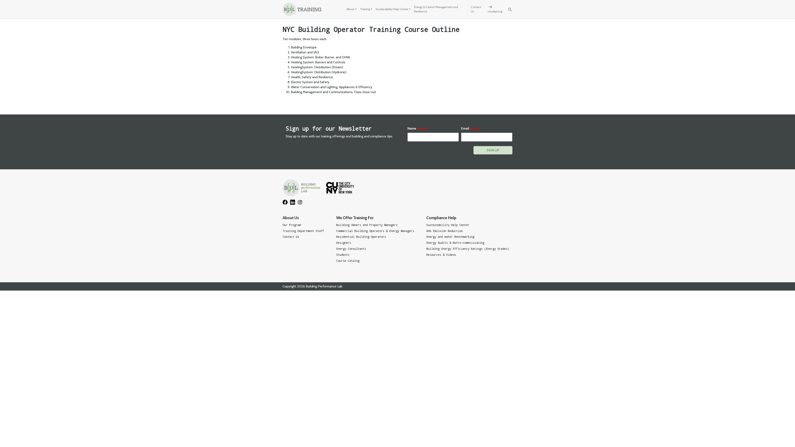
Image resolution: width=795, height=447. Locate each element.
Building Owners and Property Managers (367, 225)
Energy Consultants (351, 249)
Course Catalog (347, 261)
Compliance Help (441, 217)
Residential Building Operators (361, 237)
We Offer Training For (354, 217)
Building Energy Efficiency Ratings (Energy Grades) (467, 249)
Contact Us (476, 9)
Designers (343, 243)
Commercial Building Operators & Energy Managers (375, 231)
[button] (510, 9)
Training (365, 9)
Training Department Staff (303, 231)
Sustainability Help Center (392, 9)
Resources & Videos (441, 255)
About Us (291, 217)
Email (471, 128)
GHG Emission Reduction (444, 231)
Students (342, 255)
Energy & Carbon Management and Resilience (436, 9)
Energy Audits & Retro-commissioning (455, 243)
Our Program (292, 225)
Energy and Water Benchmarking (450, 237)
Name (417, 128)
